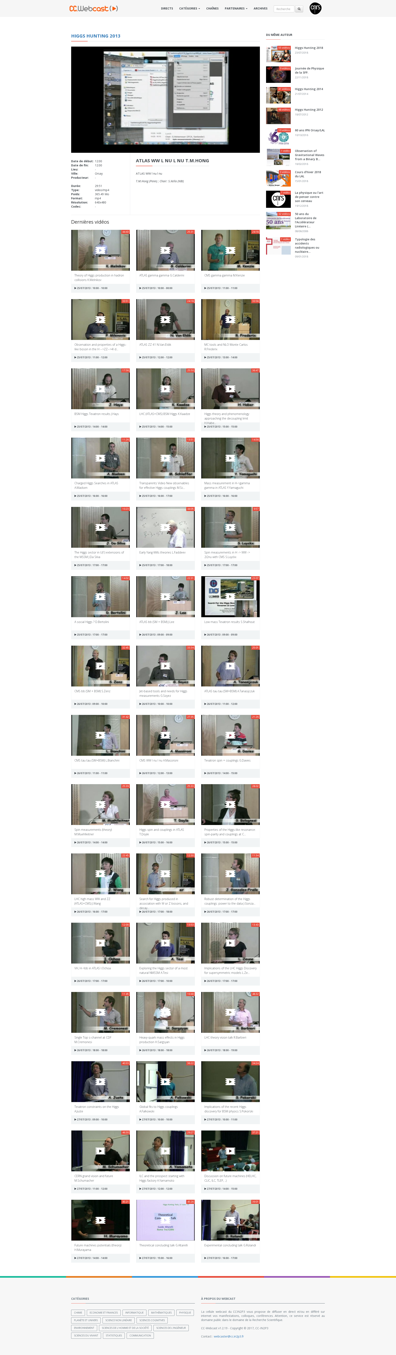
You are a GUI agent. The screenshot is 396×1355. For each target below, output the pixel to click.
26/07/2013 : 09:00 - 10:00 (91, 704)
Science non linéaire (118, 1320)
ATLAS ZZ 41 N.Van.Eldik (155, 345)
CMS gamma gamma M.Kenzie (224, 275)
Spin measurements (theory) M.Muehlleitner (93, 832)
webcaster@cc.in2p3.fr (229, 1336)
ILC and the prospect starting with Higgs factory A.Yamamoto (161, 1178)
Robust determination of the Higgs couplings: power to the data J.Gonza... (229, 901)
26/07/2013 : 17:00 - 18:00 (156, 911)
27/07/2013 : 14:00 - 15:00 (221, 1188)
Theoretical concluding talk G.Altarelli (163, 1245)
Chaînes (212, 8)
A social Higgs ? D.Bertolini (91, 622)
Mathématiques (161, 1312)
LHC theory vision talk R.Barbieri (225, 1037)
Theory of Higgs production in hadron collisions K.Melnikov (99, 277)
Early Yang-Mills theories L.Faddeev (162, 552)
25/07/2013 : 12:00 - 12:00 (156, 357)
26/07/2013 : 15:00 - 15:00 (221, 842)
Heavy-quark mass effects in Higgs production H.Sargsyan (162, 1039)
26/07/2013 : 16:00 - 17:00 (91, 911)
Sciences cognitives (152, 1320)
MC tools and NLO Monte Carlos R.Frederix (226, 347)
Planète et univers (86, 1320)
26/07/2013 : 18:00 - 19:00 (221, 1050)
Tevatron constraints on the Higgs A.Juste (96, 1109)
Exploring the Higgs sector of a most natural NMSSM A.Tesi (163, 970)
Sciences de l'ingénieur (171, 1328)
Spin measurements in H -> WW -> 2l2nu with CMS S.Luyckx (227, 554)
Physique (185, 1312)
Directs (167, 8)
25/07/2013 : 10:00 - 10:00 (91, 288)
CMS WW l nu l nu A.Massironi (158, 760)
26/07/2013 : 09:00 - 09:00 (156, 634)
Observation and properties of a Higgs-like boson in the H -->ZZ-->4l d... (100, 347)
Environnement (84, 1328)
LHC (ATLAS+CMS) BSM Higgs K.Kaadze (164, 414)
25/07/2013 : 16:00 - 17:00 (156, 496)
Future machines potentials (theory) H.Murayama (97, 1247)
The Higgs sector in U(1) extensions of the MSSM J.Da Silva (99, 554)
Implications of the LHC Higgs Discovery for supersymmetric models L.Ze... (230, 970)
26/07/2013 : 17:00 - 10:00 (156, 981)
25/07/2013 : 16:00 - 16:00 (91, 496)
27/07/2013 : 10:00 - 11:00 (221, 1119)
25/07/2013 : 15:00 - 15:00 (221, 426)
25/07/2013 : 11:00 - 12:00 (91, 357)
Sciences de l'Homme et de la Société (125, 1328)
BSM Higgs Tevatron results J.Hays (96, 414)
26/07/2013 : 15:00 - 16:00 (156, 842)
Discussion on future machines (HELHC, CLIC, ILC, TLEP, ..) (230, 1178)
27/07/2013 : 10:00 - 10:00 (156, 1119)
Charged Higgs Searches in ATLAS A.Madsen (96, 485)
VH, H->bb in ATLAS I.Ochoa (92, 968)
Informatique (134, 1312)
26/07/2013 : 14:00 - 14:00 (91, 842)
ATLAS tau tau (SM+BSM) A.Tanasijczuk (229, 691)
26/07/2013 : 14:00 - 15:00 (221, 773)
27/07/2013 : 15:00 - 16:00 (156, 1258)
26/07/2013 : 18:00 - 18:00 (91, 1050)
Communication (140, 1335)
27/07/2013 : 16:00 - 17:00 (221, 1258)
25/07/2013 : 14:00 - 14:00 (91, 426)
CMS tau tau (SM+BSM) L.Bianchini (96, 760)
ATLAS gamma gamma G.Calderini (161, 275)
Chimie (78, 1312)
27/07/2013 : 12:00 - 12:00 (156, 1188)
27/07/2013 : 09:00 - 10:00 (91, 1119)
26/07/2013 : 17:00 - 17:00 (221, 911)
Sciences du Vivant (86, 1335)
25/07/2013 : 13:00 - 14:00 (221, 357)
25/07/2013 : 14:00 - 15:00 (156, 426)
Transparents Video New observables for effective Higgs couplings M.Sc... (164, 485)
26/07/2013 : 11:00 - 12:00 (221, 704)
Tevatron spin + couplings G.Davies (227, 760)
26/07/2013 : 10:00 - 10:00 (156, 704)
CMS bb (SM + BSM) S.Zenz (92, 691)
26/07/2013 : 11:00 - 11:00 (91, 773)
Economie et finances (104, 1312)
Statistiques (114, 1335)
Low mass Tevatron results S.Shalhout (229, 622)
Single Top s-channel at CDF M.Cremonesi (92, 1039)
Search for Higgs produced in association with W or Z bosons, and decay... (163, 901)
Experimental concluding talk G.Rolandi (230, 1245)
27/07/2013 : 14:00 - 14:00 (91, 1258)
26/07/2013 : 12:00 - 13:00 (156, 773)
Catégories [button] (188, 8)
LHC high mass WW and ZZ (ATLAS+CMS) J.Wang (92, 901)
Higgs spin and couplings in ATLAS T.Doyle (161, 832)
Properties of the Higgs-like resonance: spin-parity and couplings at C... (230, 832)
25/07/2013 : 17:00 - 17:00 (91, 565)
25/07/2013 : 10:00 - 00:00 (156, 288)
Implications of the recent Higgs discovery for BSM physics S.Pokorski (228, 1109)
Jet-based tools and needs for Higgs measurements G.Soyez (163, 693)
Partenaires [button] (235, 8)
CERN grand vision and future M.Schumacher (93, 1178)
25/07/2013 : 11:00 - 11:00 (221, 288)
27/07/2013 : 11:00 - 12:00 (91, 1188)
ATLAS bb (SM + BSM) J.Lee (156, 622)
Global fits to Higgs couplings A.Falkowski (158, 1109)
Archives (261, 8)
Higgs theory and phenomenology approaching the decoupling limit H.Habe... (226, 416)
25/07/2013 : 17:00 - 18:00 (156, 565)
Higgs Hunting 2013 (95, 36)
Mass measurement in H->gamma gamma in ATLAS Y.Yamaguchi (227, 485)
